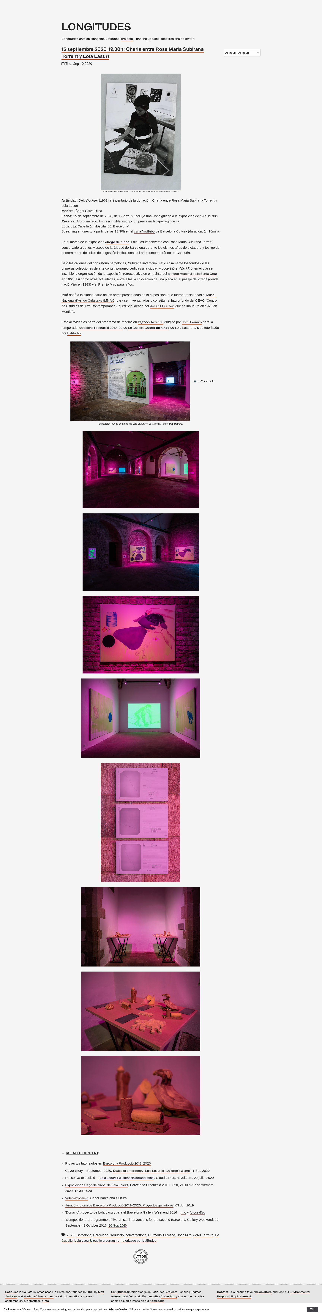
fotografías (197, 1212)
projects (127, 39)
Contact (222, 1292)
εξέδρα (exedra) (150, 322)
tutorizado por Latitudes (138, 1241)
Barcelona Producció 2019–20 (100, 328)
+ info (45, 1301)
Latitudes (74, 333)
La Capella (135, 328)
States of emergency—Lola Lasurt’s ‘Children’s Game (151, 1171)
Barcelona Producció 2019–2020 (127, 1163)
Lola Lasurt (82, 1241)
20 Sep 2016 (117, 1226)
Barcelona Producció (108, 1235)
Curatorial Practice (161, 1235)
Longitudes (119, 1292)
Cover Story (169, 1296)
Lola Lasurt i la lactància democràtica (126, 1178)
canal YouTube (144, 231)
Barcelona (83, 1235)
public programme (106, 1241)
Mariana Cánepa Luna (38, 1296)
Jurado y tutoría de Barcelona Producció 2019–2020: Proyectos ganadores (119, 1205)
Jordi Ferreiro (192, 322)
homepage (157, 1301)
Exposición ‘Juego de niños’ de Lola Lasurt (96, 1185)
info (183, 1212)
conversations (136, 1235)
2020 (71, 1235)
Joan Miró (184, 1235)
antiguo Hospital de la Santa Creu (192, 274)
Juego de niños (117, 242)
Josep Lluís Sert (162, 306)
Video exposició (76, 1198)
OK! (312, 1309)
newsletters (263, 1292)
